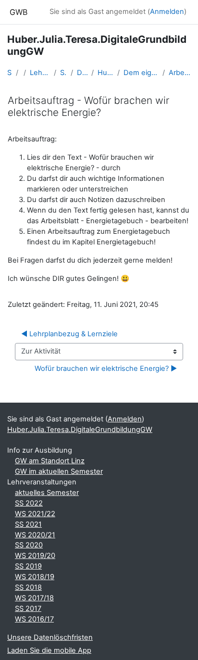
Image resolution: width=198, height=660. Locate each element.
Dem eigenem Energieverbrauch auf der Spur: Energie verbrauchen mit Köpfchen (141, 72)
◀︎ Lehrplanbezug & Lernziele (69, 334)
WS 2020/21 (35, 535)
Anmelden (167, 11)
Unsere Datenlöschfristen (50, 637)
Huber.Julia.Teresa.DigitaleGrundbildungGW (106, 72)
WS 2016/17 (34, 619)
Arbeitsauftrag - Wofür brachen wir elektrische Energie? (180, 72)
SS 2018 (28, 587)
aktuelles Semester (47, 492)
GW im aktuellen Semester (59, 471)
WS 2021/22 (35, 513)
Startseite (9, 72)
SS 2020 (29, 545)
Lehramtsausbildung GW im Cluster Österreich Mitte (40, 72)
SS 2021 (28, 524)
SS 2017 (28, 608)
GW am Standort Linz (50, 461)
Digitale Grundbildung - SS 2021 (82, 72)
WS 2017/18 (34, 598)
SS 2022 (29, 503)
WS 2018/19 (34, 576)
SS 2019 (28, 566)
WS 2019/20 (35, 555)
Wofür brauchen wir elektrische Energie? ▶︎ (106, 368)
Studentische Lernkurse (63, 72)
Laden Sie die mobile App (49, 650)
